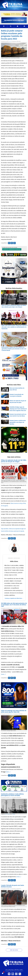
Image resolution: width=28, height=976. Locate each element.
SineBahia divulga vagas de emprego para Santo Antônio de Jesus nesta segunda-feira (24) (18, 408)
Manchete (11, 463)
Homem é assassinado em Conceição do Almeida (16, 395)
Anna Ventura (7, 814)
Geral (11, 888)
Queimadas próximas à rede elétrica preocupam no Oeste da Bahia (12, 794)
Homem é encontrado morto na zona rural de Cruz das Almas (18, 415)
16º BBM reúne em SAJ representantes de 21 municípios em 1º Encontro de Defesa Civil (14, 604)
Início (7, 969)
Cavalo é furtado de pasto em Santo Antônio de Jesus (12, 886)
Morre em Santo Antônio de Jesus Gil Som (17, 389)
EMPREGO (11, 714)
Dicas (11, 797)
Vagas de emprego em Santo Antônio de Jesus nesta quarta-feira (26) (13, 711)
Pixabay (13, 814)
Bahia (10, 41)
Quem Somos (11, 969)
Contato (21, 969)
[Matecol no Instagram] (14, 254)
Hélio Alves (17, 969)
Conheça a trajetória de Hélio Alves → (14, 598)
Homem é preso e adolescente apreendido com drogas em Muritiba (18, 422)
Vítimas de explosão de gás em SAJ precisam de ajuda (18, 401)
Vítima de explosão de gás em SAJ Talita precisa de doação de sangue (13, 460)
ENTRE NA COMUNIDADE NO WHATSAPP (12, 249)
